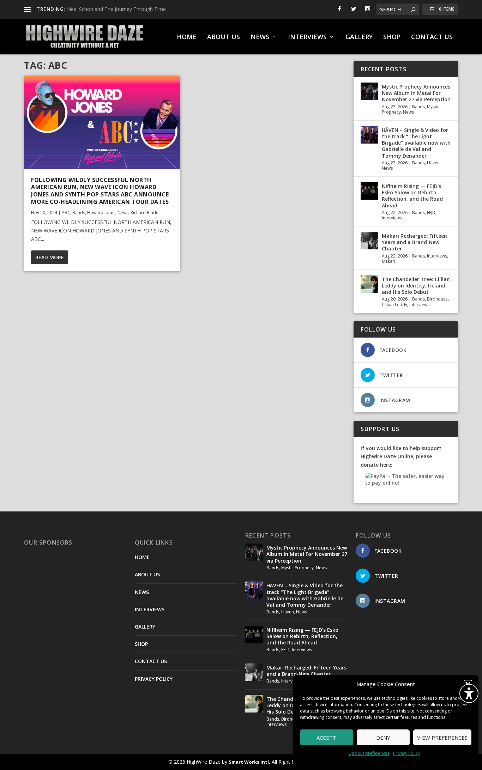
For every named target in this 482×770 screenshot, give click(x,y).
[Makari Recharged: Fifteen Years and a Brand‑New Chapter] (369, 240)
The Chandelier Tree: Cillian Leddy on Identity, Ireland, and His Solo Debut (416, 285)
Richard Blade (144, 213)
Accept (326, 737)
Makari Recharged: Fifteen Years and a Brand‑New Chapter (414, 242)
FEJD (431, 213)
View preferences (442, 737)
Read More (49, 257)
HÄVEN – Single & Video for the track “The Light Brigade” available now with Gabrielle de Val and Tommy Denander (416, 143)
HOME (187, 37)
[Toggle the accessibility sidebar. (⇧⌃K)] (468, 693)
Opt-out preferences (369, 753)
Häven (433, 163)
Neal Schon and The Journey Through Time (116, 9)
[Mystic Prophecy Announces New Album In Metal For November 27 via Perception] (369, 91)
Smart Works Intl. (249, 762)
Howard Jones (101, 213)
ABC (66, 213)
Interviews (392, 218)
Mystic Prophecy (297, 568)
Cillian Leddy (394, 305)
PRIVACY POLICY (154, 678)
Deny (383, 737)
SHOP (391, 37)
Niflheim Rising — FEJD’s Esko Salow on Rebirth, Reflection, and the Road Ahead (412, 196)
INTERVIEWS (307, 37)
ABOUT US (223, 37)
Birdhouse (437, 299)
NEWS (260, 37)
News (123, 213)
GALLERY (359, 37)
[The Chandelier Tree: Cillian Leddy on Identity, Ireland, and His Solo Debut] (369, 284)
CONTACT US (432, 37)
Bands (78, 213)
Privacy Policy (406, 753)
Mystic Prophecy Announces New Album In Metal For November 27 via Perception (416, 93)
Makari (388, 261)
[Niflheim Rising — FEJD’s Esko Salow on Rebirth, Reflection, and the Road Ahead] (369, 191)
